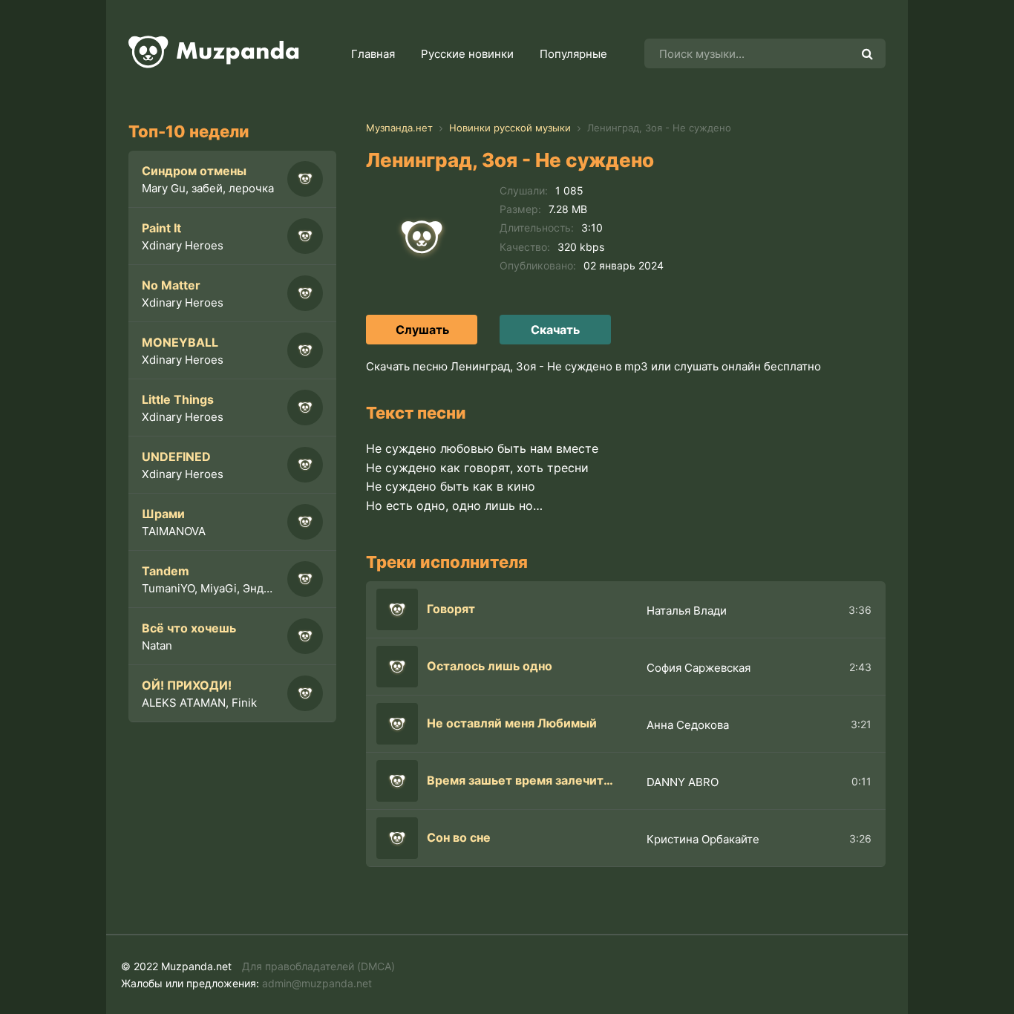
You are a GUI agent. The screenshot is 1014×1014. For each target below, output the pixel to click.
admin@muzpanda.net (317, 983)
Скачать (555, 329)
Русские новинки (467, 54)
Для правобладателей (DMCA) (318, 966)
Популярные (573, 54)
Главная (373, 54)
